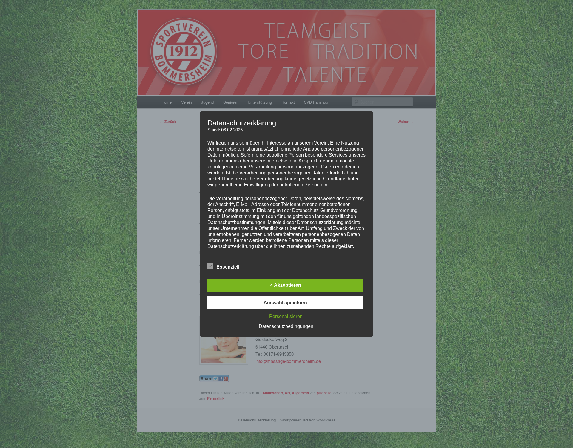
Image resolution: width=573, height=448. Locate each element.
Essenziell (227, 266)
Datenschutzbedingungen (286, 326)
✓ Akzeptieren (285, 285)
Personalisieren (286, 316)
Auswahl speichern (285, 302)
